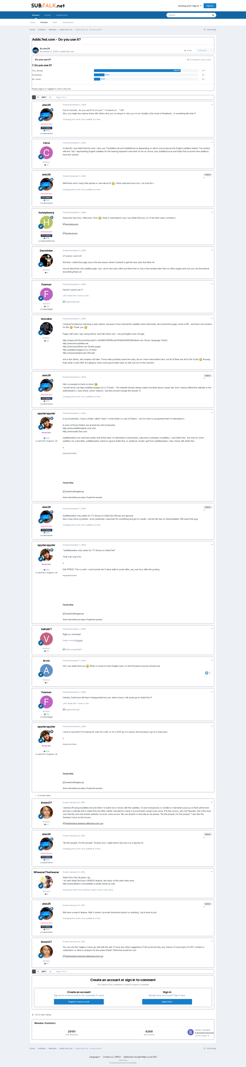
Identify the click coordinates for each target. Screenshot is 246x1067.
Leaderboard (68, 22)
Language (94, 1057)
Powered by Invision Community (123, 1063)
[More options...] (211, 104)
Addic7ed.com (67, 51)
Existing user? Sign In (189, 6)
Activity (47, 15)
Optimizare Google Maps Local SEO (140, 1057)
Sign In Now (167, 1002)
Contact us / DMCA (112, 1057)
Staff (55, 22)
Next (44, 97)
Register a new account (78, 1002)
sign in (42, 89)
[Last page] (50, 97)
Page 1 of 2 (61, 97)
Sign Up (210, 6)
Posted (74, 105)
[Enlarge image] (113, 183)
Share (189, 50)
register (51, 89)
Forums (44, 22)
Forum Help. (68, 483)
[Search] (213, 15)
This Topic (201, 15)
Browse (35, 15)
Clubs (32, 22)
